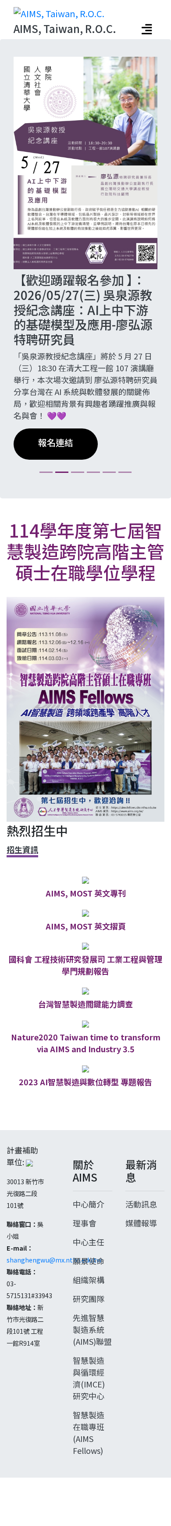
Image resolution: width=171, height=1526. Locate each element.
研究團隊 (88, 1338)
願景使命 (88, 1300)
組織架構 (88, 1319)
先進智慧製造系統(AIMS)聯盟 (92, 1369)
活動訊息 (141, 1244)
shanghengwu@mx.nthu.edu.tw (54, 1300)
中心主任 (88, 1282)
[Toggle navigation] (146, 29)
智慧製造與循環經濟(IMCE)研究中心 (89, 1418)
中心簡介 (88, 1244)
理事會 (84, 1263)
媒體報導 (141, 1263)
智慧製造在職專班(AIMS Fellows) (88, 1472)
